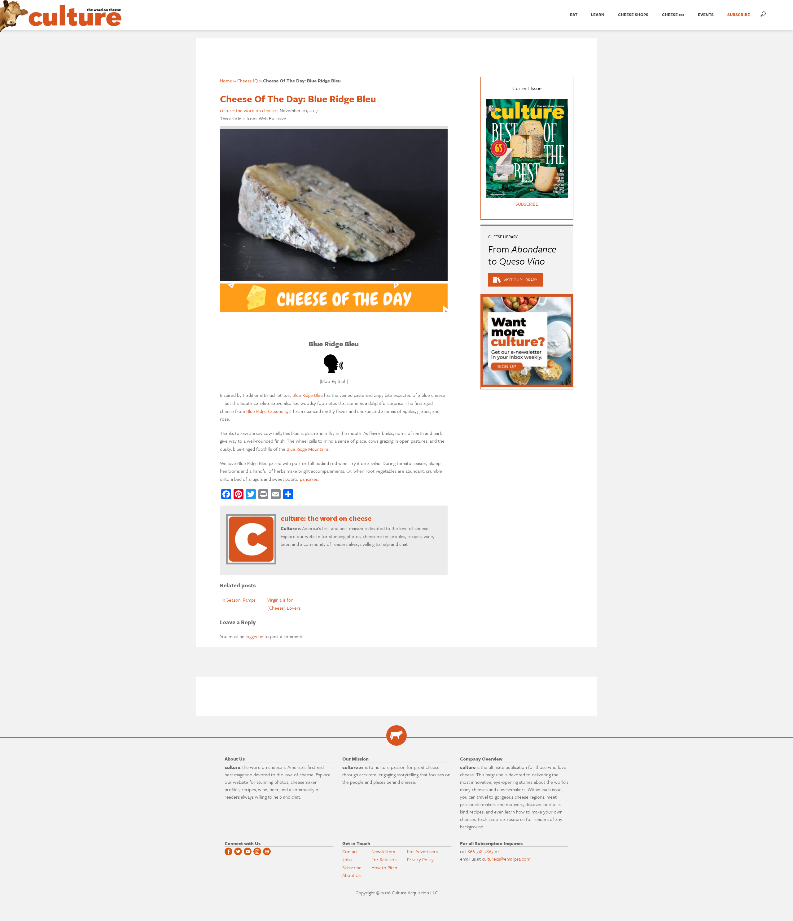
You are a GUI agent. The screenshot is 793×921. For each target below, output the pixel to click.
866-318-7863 (480, 851)
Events (706, 14)
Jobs (347, 859)
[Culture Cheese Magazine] (396, 735)
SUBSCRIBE (738, 14)
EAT (573, 14)
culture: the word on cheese (248, 110)
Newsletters (383, 851)
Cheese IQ (247, 80)
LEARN (597, 14)
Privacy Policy (420, 859)
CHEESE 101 (673, 14)
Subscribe (351, 867)
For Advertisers (422, 851)
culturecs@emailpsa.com (506, 858)
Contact (350, 851)
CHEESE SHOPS (633, 14)
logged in (254, 636)
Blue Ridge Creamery (266, 411)
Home (226, 80)
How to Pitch (384, 867)
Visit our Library (520, 280)
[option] (243, 600)
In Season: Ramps (238, 599)
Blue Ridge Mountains (308, 448)
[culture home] (74, 20)
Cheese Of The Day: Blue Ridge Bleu (298, 98)
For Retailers (383, 859)
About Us (351, 875)
